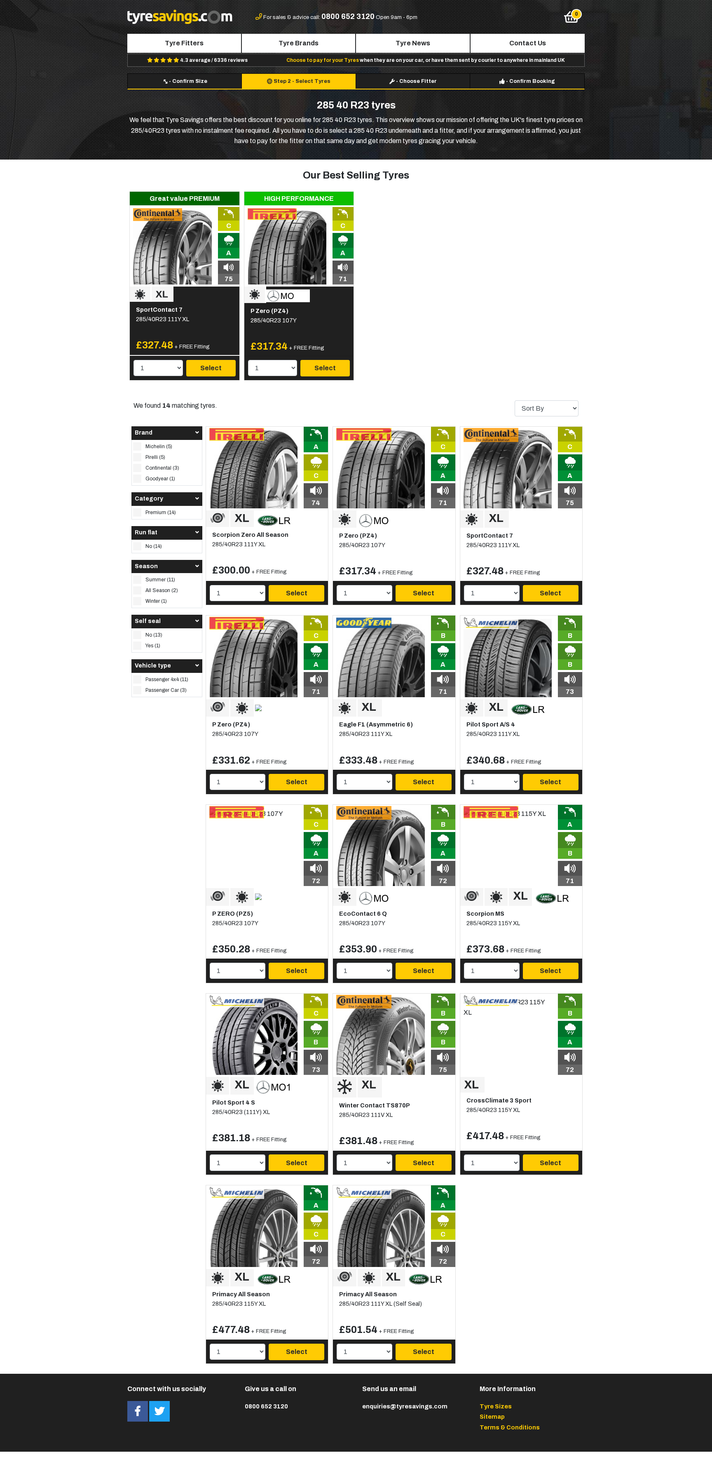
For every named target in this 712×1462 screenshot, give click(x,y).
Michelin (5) (158, 446)
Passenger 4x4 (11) (166, 679)
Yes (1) (152, 646)
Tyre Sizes (496, 1406)
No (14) (153, 546)
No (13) (153, 635)
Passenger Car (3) (166, 690)
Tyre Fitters (184, 43)
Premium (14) (160, 512)
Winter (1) (156, 601)
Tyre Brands (299, 43)
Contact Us (527, 43)
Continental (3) (162, 468)
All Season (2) (161, 590)
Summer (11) (160, 580)
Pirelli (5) (155, 457)
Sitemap (492, 1416)
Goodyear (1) (160, 479)
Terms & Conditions (510, 1427)
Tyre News (413, 43)
